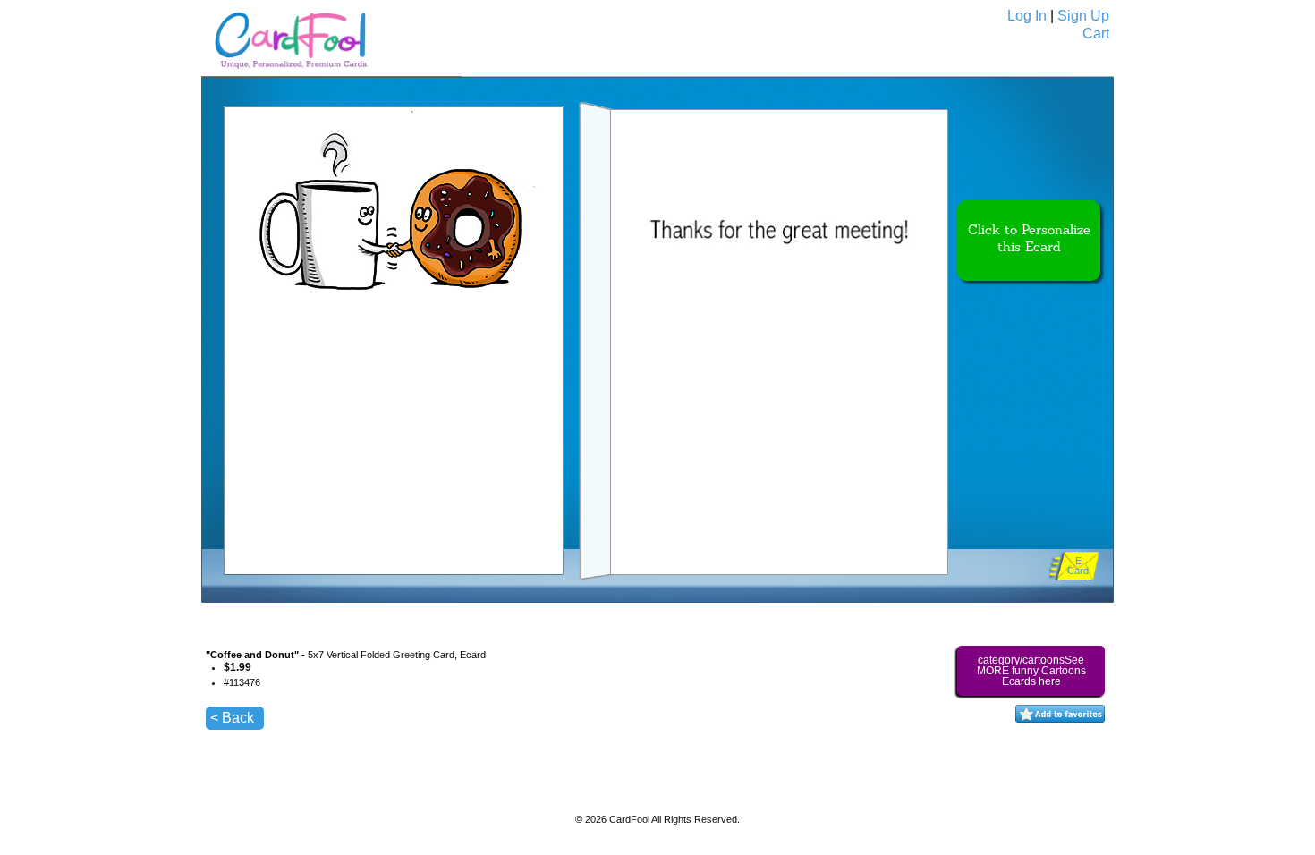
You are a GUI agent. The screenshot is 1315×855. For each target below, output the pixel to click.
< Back (232, 717)
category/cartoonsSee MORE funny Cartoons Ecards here (1031, 671)
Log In (1027, 15)
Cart (1095, 33)
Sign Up (1083, 15)
